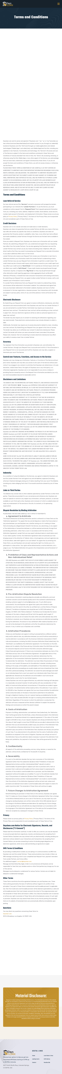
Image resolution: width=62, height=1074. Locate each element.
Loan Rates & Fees (48, 1056)
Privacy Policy (13, 216)
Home (33, 1056)
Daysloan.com (7, 914)
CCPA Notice (47, 1059)
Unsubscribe (47, 1062)
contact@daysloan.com (24, 861)
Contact (34, 1062)
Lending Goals (35, 1059)
